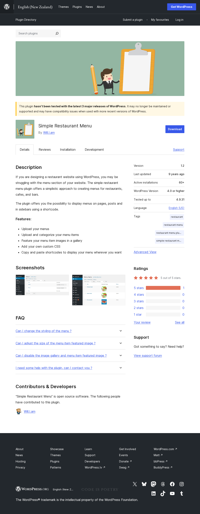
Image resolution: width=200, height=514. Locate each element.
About (19, 449)
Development (94, 149)
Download (175, 129)
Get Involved (127, 449)
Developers (92, 461)
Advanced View (145, 252)
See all (179, 322)
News (19, 455)
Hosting (21, 461)
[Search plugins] (57, 33)
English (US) (176, 208)
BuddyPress (163, 467)
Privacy (20, 467)
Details (24, 149)
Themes (55, 455)
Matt (158, 455)
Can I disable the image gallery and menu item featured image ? (61, 355)
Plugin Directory (26, 19)
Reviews (45, 149)
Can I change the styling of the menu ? (43, 331)
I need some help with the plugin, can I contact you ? (54, 368)
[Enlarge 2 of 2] (120, 280)
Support (178, 149)
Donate (125, 461)
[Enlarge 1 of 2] (64, 280)
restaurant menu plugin (169, 232)
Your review (142, 322)
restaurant (177, 216)
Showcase (57, 449)
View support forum (148, 355)
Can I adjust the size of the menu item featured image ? (56, 343)
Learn (88, 449)
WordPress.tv (95, 467)
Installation (68, 149)
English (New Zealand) (66, 489)
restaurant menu (173, 224)
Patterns (55, 467)
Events (123, 455)
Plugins (54, 461)
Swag (124, 467)
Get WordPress (181, 6)
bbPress (161, 461)
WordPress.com (165, 449)
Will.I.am (49, 132)
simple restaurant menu (170, 240)
